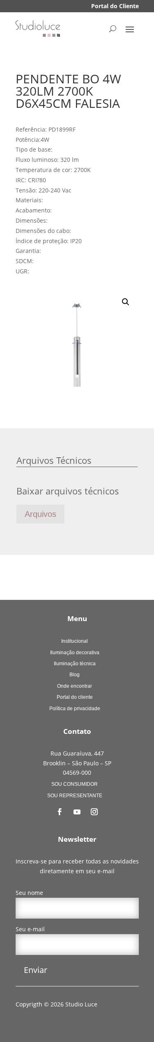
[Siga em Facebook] (60, 812)
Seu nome (29, 893)
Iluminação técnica (75, 663)
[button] (125, 302)
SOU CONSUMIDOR (74, 784)
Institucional (74, 641)
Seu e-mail (30, 929)
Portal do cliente (75, 697)
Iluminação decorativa (74, 652)
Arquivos (40, 514)
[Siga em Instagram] (94, 812)
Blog (74, 675)
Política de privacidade (74, 708)
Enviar (35, 969)
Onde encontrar (74, 686)
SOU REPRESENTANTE (74, 795)
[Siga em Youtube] (77, 812)
